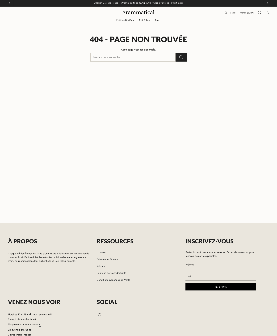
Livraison (101, 252)
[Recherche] (181, 57)
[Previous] (9, 2)
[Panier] (267, 12)
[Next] (267, 2)
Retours (101, 266)
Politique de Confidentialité (111, 273)
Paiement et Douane (107, 259)
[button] (125, 20)
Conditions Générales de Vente (113, 280)
